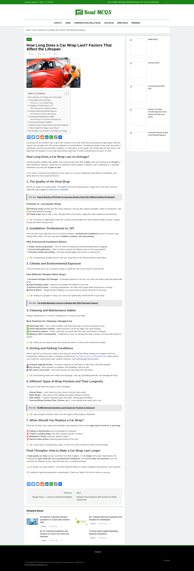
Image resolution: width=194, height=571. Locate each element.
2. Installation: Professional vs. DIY (40, 106)
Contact (58, 23)
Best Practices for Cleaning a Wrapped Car (45, 119)
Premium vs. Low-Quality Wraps (41, 103)
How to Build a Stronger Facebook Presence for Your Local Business (133, 2)
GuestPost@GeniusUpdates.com (36, 565)
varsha (31, 54)
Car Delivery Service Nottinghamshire (91, 356)
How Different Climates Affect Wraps (43, 114)
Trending (135, 23)
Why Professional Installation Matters (43, 108)
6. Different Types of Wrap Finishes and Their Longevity (48, 125)
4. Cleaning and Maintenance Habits (41, 117)
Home (68, 23)
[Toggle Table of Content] (65, 94)
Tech (29, 39)
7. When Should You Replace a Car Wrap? (43, 128)
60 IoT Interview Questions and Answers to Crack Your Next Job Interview (54, 534)
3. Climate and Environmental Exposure (42, 111)
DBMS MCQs (122, 23)
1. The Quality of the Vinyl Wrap (39, 100)
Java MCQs (109, 23)
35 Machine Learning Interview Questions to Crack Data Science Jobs (55, 519)
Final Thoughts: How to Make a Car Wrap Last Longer (47, 131)
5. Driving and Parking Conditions (40, 122)
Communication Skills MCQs (87, 23)
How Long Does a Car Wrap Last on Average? (45, 97)
